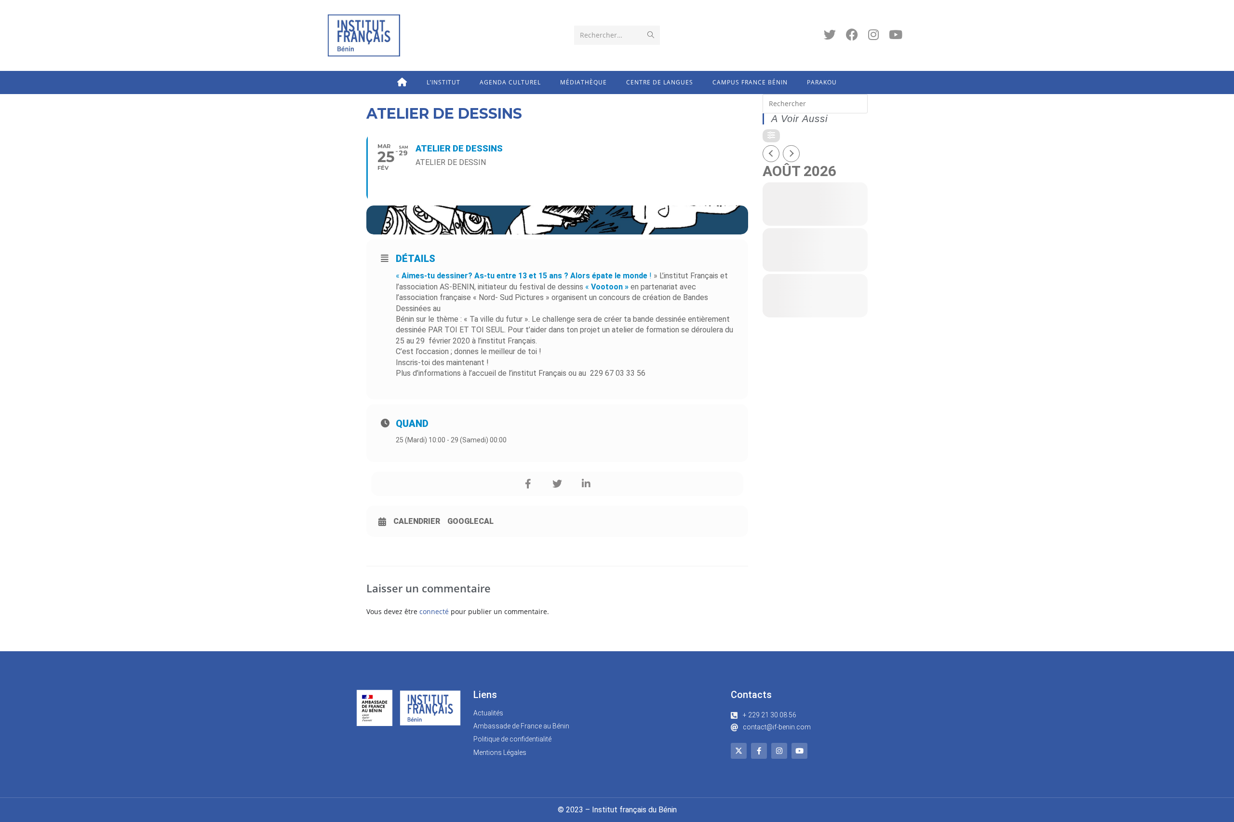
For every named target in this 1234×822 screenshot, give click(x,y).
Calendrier (416, 521)
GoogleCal (470, 521)
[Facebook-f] (759, 751)
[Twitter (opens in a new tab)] (830, 34)
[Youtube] (799, 751)
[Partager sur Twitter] (557, 484)
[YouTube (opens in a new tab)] (895, 34)
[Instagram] (779, 751)
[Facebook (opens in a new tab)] (852, 34)
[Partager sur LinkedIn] (586, 484)
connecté (434, 611)
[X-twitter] (739, 751)
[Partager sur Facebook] (528, 484)
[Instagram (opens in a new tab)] (873, 34)
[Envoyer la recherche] (651, 35)
